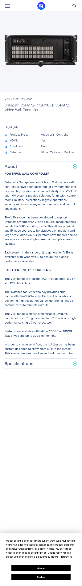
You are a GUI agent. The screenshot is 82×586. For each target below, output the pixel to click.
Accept (41, 568)
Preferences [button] (66, 557)
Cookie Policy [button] (54, 553)
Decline (41, 577)
